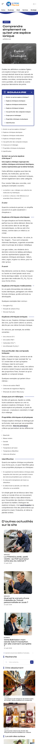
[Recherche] (30, 4)
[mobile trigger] (3, 4)
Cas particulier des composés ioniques (18, 111)
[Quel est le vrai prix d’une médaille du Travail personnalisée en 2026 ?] (18, 582)
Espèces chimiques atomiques (15, 101)
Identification (10, 122)
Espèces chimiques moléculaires (16, 104)
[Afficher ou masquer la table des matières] (29, 92)
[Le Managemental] (13, 4)
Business (7, 637)
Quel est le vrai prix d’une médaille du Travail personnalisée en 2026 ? (16, 600)
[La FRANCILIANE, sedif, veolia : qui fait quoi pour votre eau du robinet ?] (18, 541)
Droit (6, 22)
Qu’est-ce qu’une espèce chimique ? (17, 97)
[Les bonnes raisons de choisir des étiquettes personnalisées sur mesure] (19, 719)
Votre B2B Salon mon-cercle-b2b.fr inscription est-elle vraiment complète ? (17, 643)
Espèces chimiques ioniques (15, 108)
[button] (32, 653)
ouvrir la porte (25, 505)
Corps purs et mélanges (13, 115)
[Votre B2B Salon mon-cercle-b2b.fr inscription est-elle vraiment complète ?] (18, 624)
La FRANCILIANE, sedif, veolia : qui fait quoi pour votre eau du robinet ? (16, 559)
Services (7, 554)
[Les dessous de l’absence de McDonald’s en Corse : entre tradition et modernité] (19, 687)
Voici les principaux (20, 426)
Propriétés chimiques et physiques (17, 119)
